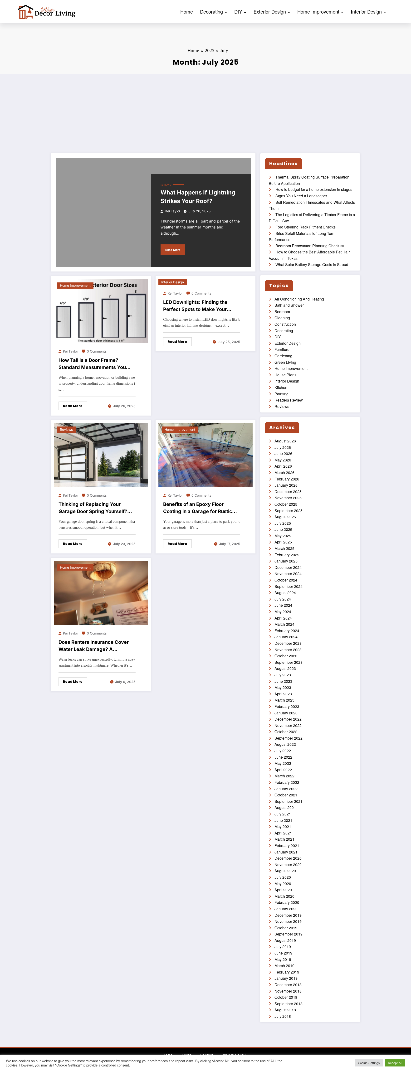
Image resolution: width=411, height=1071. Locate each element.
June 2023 (283, 681)
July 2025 (282, 523)
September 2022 (288, 738)
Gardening (283, 356)
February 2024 (286, 630)
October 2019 (285, 927)
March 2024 (284, 624)
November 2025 (288, 497)
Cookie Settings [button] (369, 1063)
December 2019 (288, 915)
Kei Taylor (172, 211)
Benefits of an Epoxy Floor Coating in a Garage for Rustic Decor (197, 508)
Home (186, 11)
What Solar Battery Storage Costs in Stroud (311, 264)
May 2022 (282, 763)
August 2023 (285, 668)
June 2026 (283, 453)
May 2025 (282, 535)
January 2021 (286, 852)
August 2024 (285, 592)
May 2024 (282, 611)
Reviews (166, 184)
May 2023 (282, 687)
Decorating (211, 11)
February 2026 (286, 479)
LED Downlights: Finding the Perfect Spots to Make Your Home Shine (195, 306)
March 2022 (284, 776)
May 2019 (282, 959)
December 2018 (288, 984)
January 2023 (286, 713)
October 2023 (285, 656)
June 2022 (283, 757)
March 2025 (284, 548)
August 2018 (285, 1010)
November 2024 (288, 573)
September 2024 (288, 586)
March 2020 (284, 896)
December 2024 (288, 567)
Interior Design (366, 11)
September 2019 (288, 934)
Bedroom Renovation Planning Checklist (309, 245)
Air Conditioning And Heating (299, 299)
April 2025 (283, 542)
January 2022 (286, 788)
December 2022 (288, 719)
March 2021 (284, 839)
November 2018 (288, 991)
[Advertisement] (205, 109)
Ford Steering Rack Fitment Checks (305, 227)
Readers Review (288, 400)
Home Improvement (318, 11)
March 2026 (284, 472)
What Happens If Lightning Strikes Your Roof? (198, 196)
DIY (238, 11)
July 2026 (282, 447)
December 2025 (288, 491)
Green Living (285, 362)
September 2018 (288, 1003)
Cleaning (282, 317)
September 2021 (288, 801)
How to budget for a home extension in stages (313, 189)
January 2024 (286, 637)
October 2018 (285, 997)
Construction (285, 324)
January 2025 (286, 561)
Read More (172, 250)
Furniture (281, 349)
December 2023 (288, 643)
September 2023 (288, 662)
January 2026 (286, 485)
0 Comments (97, 351)
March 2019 (284, 965)
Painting (281, 394)
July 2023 (282, 675)
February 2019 (286, 972)
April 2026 (283, 466)
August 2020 (285, 870)
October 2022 (285, 731)
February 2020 (286, 902)
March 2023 (284, 700)
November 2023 (288, 649)
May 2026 (282, 460)
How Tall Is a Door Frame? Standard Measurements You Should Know (92, 364)
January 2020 (286, 908)
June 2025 (283, 529)
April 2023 (283, 694)
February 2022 (286, 782)
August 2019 (285, 940)
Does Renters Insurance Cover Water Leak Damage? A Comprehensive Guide (94, 646)
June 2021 (283, 820)
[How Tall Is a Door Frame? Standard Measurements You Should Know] (101, 310)
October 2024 (285, 580)
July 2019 (282, 946)
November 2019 (288, 921)
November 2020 (288, 864)
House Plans (285, 375)
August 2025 (285, 516)
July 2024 (282, 599)
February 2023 (286, 706)
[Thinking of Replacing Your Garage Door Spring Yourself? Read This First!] (101, 454)
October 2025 (285, 504)
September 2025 (288, 510)
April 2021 (283, 833)
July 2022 (282, 750)
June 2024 (283, 605)
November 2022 (288, 725)
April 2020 (283, 889)
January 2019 (286, 978)
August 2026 (285, 441)
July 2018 (282, 1016)
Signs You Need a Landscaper (301, 196)
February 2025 (286, 554)
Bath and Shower (289, 305)
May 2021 (282, 826)
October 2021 (285, 795)
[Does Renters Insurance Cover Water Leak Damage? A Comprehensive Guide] (101, 592)
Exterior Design (270, 11)
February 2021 (286, 845)
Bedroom (282, 311)
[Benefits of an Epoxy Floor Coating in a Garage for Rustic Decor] (205, 454)
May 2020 (282, 883)
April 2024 (283, 618)
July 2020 (282, 877)
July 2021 (282, 814)
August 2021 (285, 807)
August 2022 (285, 744)
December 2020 (288, 858)
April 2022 (283, 769)
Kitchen (280, 387)
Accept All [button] (395, 1063)
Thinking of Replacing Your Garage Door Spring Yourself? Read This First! (93, 508)
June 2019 (283, 953)
